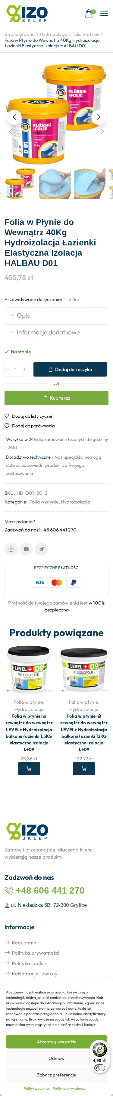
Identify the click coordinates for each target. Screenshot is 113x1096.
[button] (90, 14)
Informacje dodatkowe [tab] (48, 332)
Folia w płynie (85, 34)
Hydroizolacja (53, 34)
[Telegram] (41, 549)
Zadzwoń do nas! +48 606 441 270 (41, 530)
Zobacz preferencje (56, 1075)
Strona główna (20, 34)
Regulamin (24, 942)
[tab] (56, 316)
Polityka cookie (29, 963)
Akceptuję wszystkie (56, 1042)
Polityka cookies (37, 1088)
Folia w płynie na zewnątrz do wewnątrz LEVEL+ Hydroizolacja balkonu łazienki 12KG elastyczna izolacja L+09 (84, 732)
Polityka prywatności (69, 1088)
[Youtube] (26, 549)
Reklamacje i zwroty (35, 973)
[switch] (99, 1067)
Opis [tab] (23, 315)
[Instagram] (11, 549)
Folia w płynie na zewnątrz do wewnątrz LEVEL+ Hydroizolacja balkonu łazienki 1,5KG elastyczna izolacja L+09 (29, 732)
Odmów (56, 1058)
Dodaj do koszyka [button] (29, 768)
